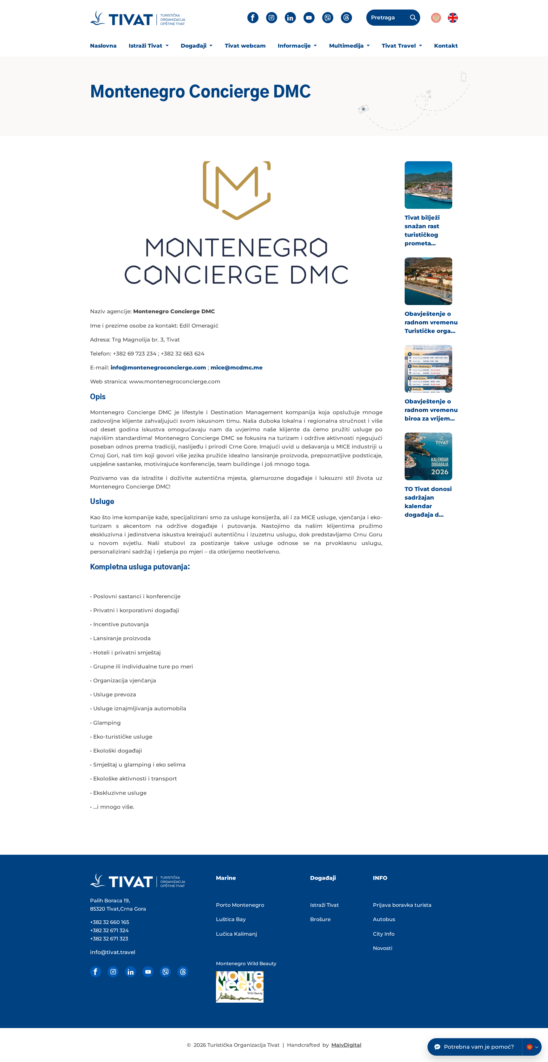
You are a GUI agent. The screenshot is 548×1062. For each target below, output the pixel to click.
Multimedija (347, 46)
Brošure (320, 919)
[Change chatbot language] (532, 1047)
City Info (384, 934)
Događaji (194, 46)
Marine (226, 878)
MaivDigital (346, 1045)
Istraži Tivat (146, 46)
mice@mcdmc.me (237, 367)
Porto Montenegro (240, 905)
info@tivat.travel (112, 952)
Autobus (384, 919)
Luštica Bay (231, 919)
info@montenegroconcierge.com (158, 367)
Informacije (295, 46)
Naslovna (103, 46)
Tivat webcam (245, 46)
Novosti (382, 948)
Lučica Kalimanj (236, 934)
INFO (380, 878)
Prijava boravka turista (402, 905)
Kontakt (446, 46)
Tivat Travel (399, 46)
